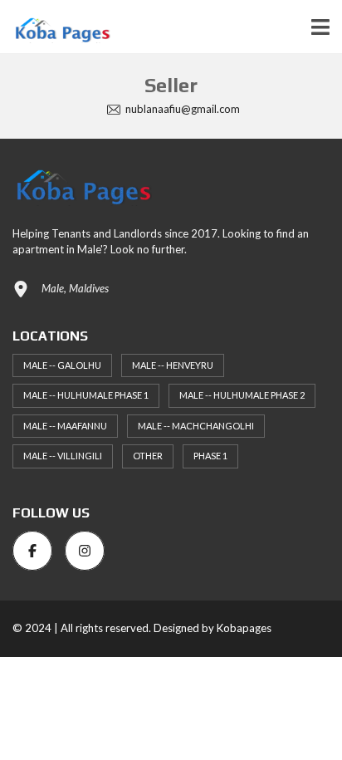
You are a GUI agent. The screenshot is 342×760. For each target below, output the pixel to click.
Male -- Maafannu (65, 425)
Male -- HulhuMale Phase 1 (86, 395)
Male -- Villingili (62, 455)
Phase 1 (210, 455)
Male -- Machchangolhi (196, 425)
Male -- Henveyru (172, 365)
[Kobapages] (55, 27)
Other (148, 455)
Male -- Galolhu (62, 365)
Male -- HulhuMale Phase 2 (242, 395)
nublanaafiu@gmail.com (181, 108)
